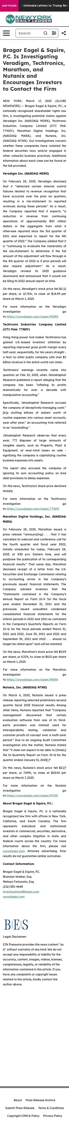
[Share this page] (63, 33)
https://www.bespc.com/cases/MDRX (32, 316)
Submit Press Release (19, 1108)
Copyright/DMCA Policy (23, 1116)
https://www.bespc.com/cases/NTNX (32, 795)
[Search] (45, 33)
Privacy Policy (52, 1116)
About (18, 1100)
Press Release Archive (40, 1100)
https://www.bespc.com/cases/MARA (32, 679)
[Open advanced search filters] (54, 33)
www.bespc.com (14, 896)
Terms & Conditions (51, 1108)
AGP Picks (9, 5)
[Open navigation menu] (6, 33)
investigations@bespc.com (21, 891)
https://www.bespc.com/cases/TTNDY (33, 508)
